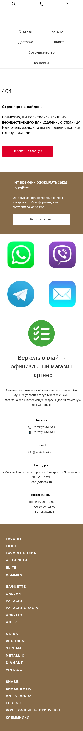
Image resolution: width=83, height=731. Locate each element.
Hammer (14, 575)
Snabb (12, 681)
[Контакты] (41, 4)
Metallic (15, 655)
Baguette (16, 586)
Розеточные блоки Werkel (35, 710)
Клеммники (17, 717)
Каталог (57, 31)
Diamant (14, 663)
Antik (11, 622)
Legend (13, 703)
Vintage (14, 670)
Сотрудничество (41, 52)
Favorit (14, 539)
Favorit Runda (21, 553)
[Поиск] (14, 4)
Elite (11, 568)
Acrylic (14, 615)
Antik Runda (19, 696)
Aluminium (16, 560)
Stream (13, 648)
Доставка (25, 42)
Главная (25, 31)
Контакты (41, 63)
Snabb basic (19, 689)
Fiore (11, 546)
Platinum (15, 641)
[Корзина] (69, 4)
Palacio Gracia (22, 608)
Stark (12, 634)
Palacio (14, 601)
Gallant (14, 594)
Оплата (58, 42)
